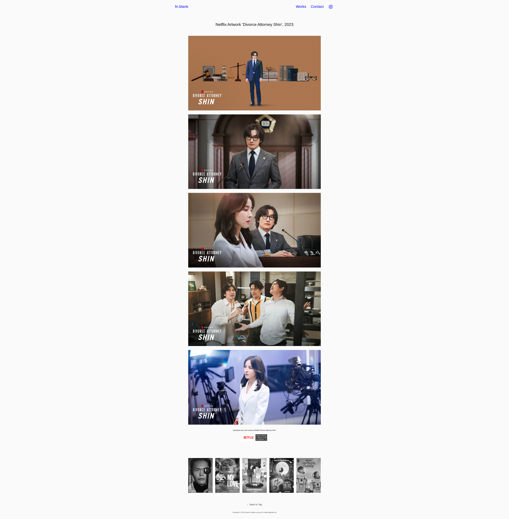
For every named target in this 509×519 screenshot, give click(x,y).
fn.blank (181, 7)
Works (301, 7)
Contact (317, 7)
